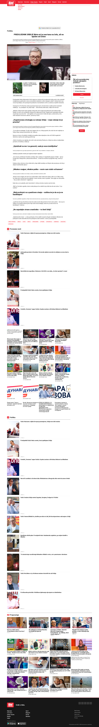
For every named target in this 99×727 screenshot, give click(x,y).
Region (40, 2)
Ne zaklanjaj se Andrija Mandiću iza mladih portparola (38, 630)
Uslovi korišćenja (78, 716)
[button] (47, 42)
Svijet (45, 2)
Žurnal (59, 2)
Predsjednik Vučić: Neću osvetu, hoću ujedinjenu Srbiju (36, 290)
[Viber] (91, 703)
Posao (76, 718)
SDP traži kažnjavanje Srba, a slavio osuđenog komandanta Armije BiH (80, 126)
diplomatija (49, 221)
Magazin (54, 2)
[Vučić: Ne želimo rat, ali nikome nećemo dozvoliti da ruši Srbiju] (13, 581)
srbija (19, 221)
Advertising (77, 712)
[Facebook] (79, 703)
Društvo (20, 8)
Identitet (64, 2)
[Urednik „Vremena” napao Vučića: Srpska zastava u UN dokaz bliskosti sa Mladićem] (13, 467)
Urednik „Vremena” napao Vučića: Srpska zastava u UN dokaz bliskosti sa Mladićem (44, 309)
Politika (20, 4)
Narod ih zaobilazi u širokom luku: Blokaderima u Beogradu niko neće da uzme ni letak (45, 478)
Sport (49, 2)
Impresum (77, 714)
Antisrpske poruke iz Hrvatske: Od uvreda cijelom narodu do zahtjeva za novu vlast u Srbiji (82, 112)
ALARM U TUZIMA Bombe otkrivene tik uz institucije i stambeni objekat (30, 84)
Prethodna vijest (17, 95)
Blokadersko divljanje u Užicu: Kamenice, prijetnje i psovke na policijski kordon (82, 122)
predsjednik (35, 221)
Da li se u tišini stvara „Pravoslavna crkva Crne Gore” (16, 630)
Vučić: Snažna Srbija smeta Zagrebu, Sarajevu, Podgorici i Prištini (39, 497)
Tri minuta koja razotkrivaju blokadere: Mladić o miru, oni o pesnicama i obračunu (44, 554)
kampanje (56, 221)
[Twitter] (85, 703)
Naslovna (63, 221)
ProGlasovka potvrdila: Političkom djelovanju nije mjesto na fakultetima (41, 592)
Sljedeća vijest (60, 95)
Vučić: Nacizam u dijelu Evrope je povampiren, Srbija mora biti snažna (40, 233)
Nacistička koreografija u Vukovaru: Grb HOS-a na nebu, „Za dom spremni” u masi (44, 271)
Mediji (29, 221)
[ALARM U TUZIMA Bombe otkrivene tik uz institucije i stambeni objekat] (17, 88)
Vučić (24, 221)
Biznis (19, 9)
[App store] (21, 723)
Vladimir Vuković (31, 42)
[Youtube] (88, 703)
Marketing (77, 710)
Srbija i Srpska (34, 2)
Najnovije (20, 2)
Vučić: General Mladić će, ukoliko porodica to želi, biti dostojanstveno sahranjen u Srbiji (45, 516)
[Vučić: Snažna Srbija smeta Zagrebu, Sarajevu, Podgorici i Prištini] (13, 505)
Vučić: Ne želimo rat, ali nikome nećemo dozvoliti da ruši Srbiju (38, 573)
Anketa (74, 75)
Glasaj (81, 94)
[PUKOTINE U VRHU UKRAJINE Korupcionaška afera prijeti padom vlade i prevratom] (44, 88)
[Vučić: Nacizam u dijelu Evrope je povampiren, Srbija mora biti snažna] (13, 429)
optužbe (42, 221)
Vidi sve (82, 130)
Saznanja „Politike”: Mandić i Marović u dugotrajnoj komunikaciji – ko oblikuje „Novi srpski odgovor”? (60, 632)
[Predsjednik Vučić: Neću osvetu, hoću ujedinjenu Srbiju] (13, 448)
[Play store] (11, 723)
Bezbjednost (21, 6)
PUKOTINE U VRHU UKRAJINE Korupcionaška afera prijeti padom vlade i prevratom (57, 84)
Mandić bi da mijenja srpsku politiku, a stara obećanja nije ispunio (80, 631)
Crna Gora (26, 2)
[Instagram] (82, 703)
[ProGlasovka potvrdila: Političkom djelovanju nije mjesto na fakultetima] (13, 600)
